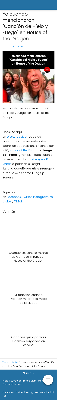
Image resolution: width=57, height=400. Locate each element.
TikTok (18, 201)
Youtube (44, 392)
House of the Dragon (24, 150)
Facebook (14, 197)
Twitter (27, 197)
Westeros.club (17, 137)
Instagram (40, 197)
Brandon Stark (17, 46)
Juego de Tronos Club (23, 380)
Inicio (5, 380)
